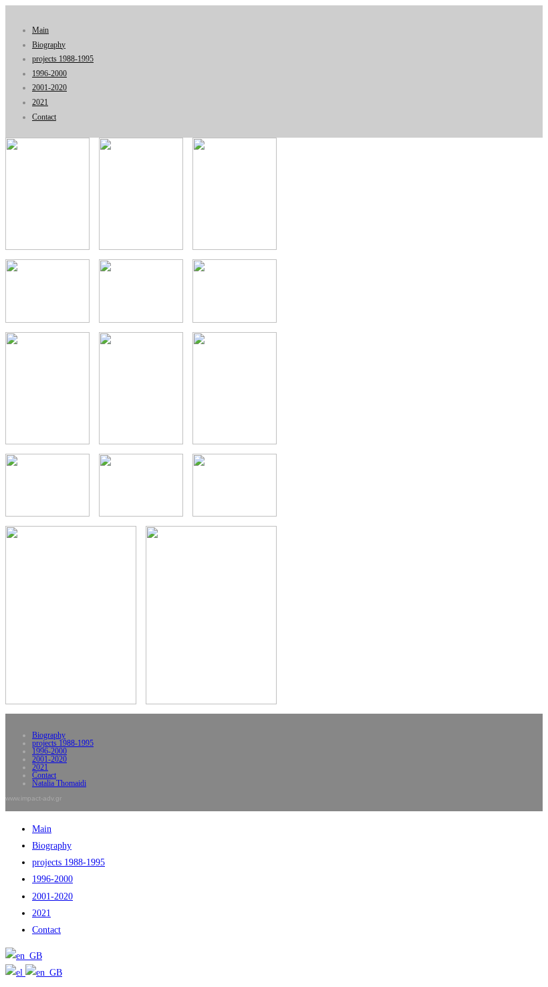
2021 (40, 102)
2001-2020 (49, 87)
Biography (48, 44)
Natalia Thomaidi (59, 783)
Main (40, 30)
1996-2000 (49, 73)
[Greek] (15, 973)
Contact (44, 117)
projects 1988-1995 (63, 58)
